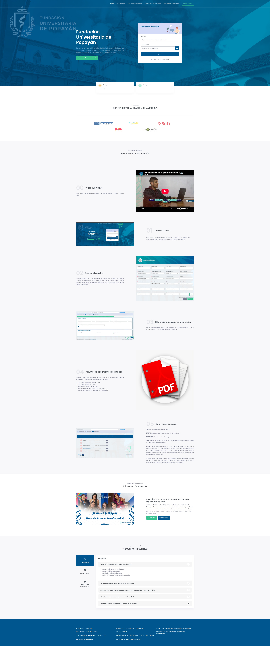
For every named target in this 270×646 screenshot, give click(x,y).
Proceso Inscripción (135, 4)
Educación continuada (153, 4)
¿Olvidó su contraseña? (161, 59)
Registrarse (152, 518)
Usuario (143, 36)
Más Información (126, 522)
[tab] (85, 560)
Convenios (121, 4)
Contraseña (145, 44)
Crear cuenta (187, 4)
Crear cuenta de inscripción (87, 58)
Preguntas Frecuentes (171, 4)
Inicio (112, 4)
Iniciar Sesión (164, 518)
